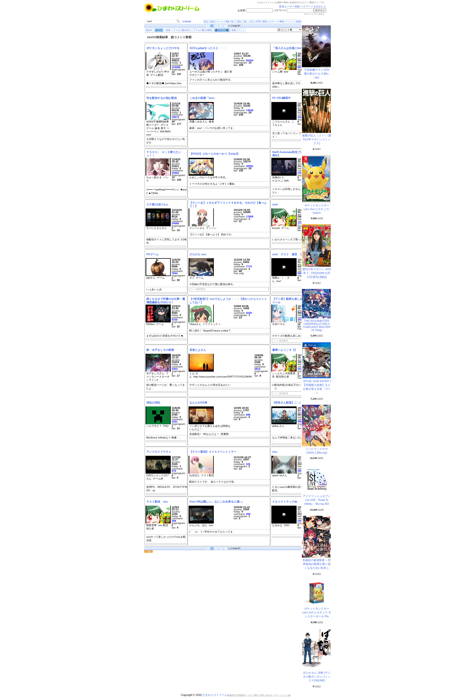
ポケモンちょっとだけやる (163, 48)
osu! (275, 204)
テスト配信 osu (157, 501)
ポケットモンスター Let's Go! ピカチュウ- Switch (317, 209)
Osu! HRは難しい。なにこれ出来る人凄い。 (217, 501)
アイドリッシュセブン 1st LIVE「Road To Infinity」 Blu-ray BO (316, 499)
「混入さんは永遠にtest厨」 (289, 48)
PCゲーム (152, 254)
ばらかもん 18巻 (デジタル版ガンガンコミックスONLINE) (316, 676)
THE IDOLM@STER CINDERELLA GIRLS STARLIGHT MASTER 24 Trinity (316, 325)
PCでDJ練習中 (281, 97)
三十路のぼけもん (157, 204)
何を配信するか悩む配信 (161, 97)
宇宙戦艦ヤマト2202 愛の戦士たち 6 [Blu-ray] (318, 73)
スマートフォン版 (282, 695)
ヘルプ (249, 695)
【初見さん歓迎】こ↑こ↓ (287, 402)
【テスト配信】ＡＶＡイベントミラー (213, 451)
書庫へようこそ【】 (284, 349)
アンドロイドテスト (158, 451)
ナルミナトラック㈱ (284, 501)
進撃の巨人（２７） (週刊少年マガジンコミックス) (316, 139)
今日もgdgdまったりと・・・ (208, 48)
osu (274, 451)
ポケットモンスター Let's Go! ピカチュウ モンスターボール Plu (316, 612)
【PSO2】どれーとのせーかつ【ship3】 (215, 153)
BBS (256, 695)
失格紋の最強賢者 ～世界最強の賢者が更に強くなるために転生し (316, 564)
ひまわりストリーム (214, 694)
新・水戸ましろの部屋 (164, 349)
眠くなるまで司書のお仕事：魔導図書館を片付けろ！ (165, 300)
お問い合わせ (265, 695)
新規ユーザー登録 (289, 6)
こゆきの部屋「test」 (203, 97)
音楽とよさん (198, 349)
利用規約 (241, 695)
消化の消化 (153, 402)
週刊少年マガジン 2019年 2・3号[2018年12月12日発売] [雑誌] (316, 273)
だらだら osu (198, 254)
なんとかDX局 (198, 402)
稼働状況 (231, 695)
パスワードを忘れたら (313, 6)
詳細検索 (186, 21)
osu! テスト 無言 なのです (291, 254)
